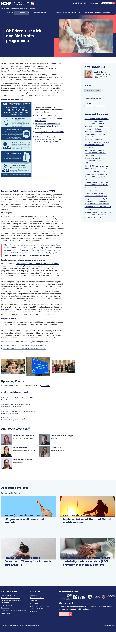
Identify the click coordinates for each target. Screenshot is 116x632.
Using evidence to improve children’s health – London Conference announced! (95, 137)
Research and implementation (10, 598)
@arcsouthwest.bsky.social (40, 606)
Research (22, 13)
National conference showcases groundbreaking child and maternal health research (97, 121)
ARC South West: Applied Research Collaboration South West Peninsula (15, 3)
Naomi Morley (20, 447)
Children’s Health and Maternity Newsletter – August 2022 (24, 348)
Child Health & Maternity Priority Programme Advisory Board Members (18, 399)
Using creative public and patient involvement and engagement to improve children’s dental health (97, 201)
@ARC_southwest (37, 608)
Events (86, 3)
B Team (112, 625)
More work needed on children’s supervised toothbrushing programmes (97, 144)
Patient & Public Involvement (66, 13)
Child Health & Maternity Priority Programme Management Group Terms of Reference (15, 419)
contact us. (45, 385)
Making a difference (40, 13)
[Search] (113, 3)
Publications (5, 608)
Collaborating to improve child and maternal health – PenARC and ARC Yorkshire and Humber (98, 214)
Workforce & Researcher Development (97, 13)
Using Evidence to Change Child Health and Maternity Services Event (97, 177)
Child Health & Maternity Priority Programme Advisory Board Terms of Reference (18, 412)
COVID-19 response (7, 605)
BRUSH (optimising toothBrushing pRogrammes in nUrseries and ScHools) (47, 126)
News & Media (77, 3)
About (8, 13)
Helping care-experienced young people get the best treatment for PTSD (97, 160)
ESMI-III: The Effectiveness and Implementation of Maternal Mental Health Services (48, 118)
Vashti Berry (100, 72)
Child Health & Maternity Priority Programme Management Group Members (15, 405)
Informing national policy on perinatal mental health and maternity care (95, 152)
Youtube (34, 611)
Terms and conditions (37, 598)
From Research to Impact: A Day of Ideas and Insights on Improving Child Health (97, 129)
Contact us (94, 3)
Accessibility (34, 600)
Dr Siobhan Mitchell (22, 459)
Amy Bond (56, 447)
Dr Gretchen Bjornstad (24, 435)
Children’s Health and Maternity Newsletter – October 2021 (25, 345)
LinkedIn (35, 603)
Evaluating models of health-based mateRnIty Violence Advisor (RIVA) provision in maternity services (48, 139)
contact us (45, 335)
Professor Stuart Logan (62, 435)
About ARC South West (8, 595)
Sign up (64, 614)
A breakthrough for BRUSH (95, 171)
